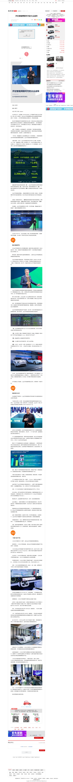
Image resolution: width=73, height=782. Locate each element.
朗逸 (48, 52)
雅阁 (10, 772)
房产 (30, 2)
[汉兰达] (50, 26)
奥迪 (17, 142)
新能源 (22, 729)
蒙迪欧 (16, 772)
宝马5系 (39, 772)
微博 (22, 0)
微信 (24, 0)
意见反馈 (51, 778)
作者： (31, 735)
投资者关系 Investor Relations (25, 778)
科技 (32, 2)
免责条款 (43, 778)
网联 (15, 729)
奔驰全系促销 (50, 61)
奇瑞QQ (10, 775)
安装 (26, 35)
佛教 (56, 2)
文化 (41, 2)
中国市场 (25, 727)
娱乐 (18, 2)
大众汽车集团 (17, 727)
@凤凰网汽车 (34, 735)
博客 (50, 2)
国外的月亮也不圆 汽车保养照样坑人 (53, 89)
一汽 (26, 296)
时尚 (24, 2)
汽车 (27, 2)
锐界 (56, 35)
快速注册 (59, 0)
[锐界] (50, 37)
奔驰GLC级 (49, 48)
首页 (9, 2)
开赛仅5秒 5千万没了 (50, 87)
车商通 (33, 0)
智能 (18, 729)
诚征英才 (35, 778)
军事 (47, 2)
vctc (39, 727)
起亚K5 (31, 772)
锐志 (42, 772)
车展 (27, 0)
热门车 (10, 770)
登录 (56, 0)
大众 (38, 114)
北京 (13, 0)
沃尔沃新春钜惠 (59, 61)
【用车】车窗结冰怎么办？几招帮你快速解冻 (54, 77)
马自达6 (35, 772)
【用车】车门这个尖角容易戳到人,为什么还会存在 (55, 70)
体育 (21, 2)
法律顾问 (47, 778)
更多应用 (17, 0)
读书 (35, 2)
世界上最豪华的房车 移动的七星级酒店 (54, 84)
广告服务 (32, 778)
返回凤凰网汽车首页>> (39, 737)
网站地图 (63, 0)
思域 (27, 772)
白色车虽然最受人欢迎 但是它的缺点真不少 (54, 86)
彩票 (53, 2)
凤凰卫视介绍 (56, 778)
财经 (15, 2)
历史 (44, 2)
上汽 (21, 296)
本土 (33, 727)
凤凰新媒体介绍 (17, 778)
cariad (36, 727)
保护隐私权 (39, 778)
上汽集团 (21, 338)
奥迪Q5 (49, 50)
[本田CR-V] (50, 32)
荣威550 (14, 775)
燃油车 (29, 727)
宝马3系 (20, 772)
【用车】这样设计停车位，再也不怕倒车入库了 (54, 73)
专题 (30, 0)
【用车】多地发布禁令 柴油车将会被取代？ (54, 71)
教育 (38, 2)
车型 (21, 727)
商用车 (36, 0)
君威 (13, 772)
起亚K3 (24, 772)
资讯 (12, 2)
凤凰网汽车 (11, 11)
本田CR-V (57, 30)
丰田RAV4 (49, 44)
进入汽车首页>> (62, 80)
